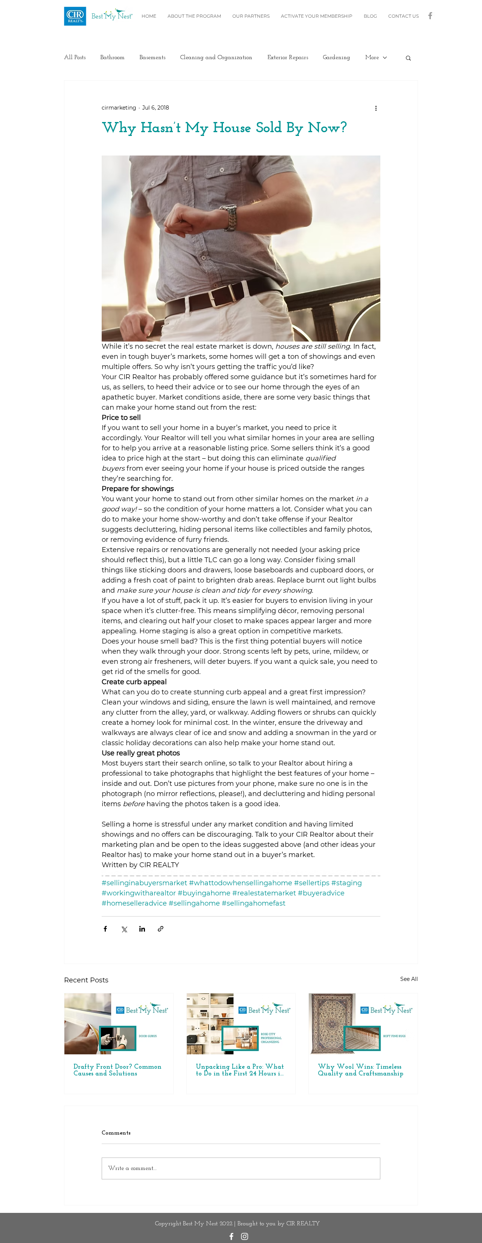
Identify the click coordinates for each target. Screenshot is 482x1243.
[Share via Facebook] (105, 928)
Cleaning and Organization (216, 58)
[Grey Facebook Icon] (430, 15)
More (372, 58)
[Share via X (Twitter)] (123, 928)
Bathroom (113, 58)
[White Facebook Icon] (231, 1236)
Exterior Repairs (287, 58)
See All (409, 979)
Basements (152, 58)
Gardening (336, 58)
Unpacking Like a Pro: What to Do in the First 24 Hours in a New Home (240, 1070)
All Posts (74, 58)
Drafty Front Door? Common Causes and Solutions (117, 1070)
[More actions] (375, 107)
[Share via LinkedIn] (142, 928)
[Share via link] (160, 928)
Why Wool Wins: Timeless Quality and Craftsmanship (360, 1070)
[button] (408, 58)
